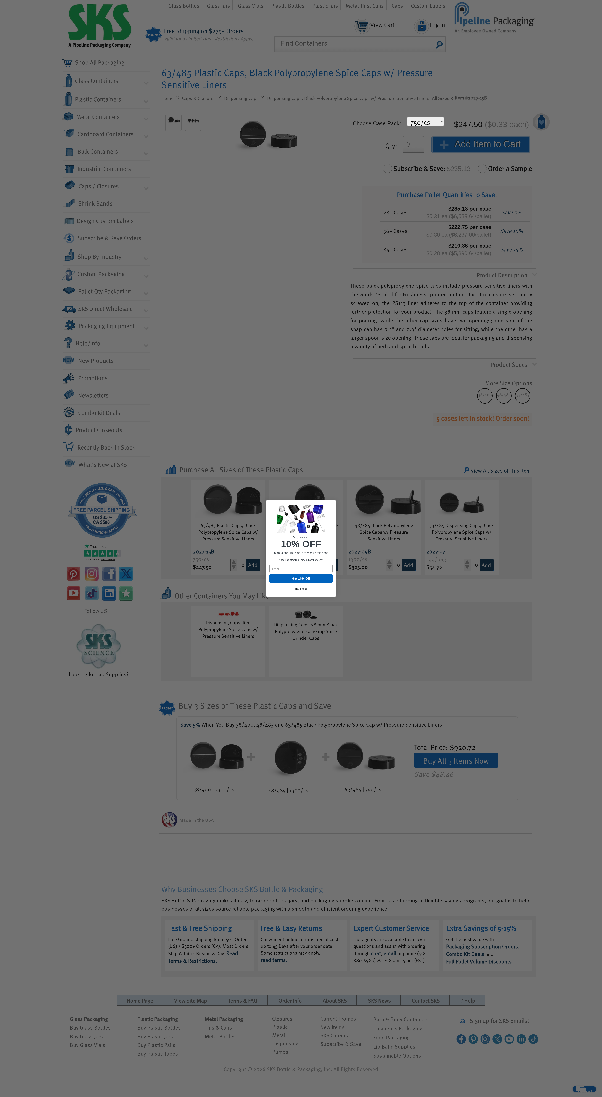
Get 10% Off (301, 578)
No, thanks (301, 588)
